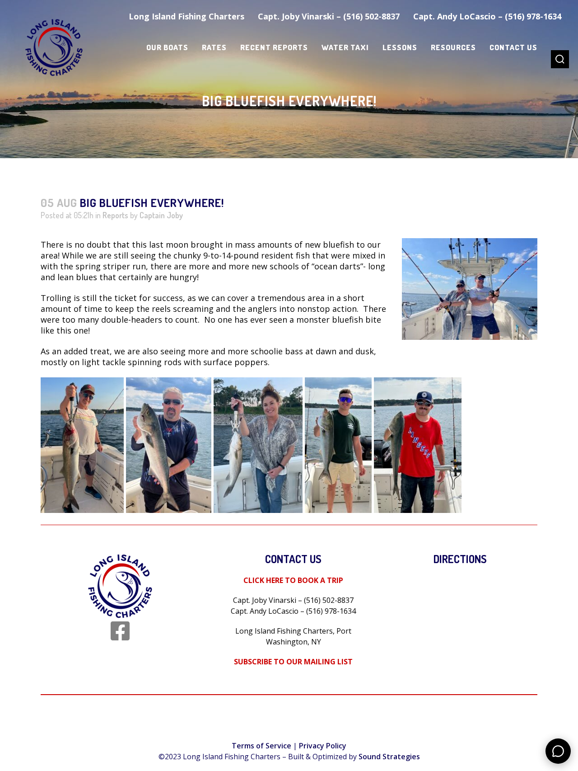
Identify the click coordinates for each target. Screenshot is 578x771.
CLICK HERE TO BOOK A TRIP (293, 580)
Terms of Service (261, 746)
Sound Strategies (389, 757)
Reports (115, 215)
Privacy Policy (322, 746)
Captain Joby (161, 215)
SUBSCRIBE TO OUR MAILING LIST (293, 662)
